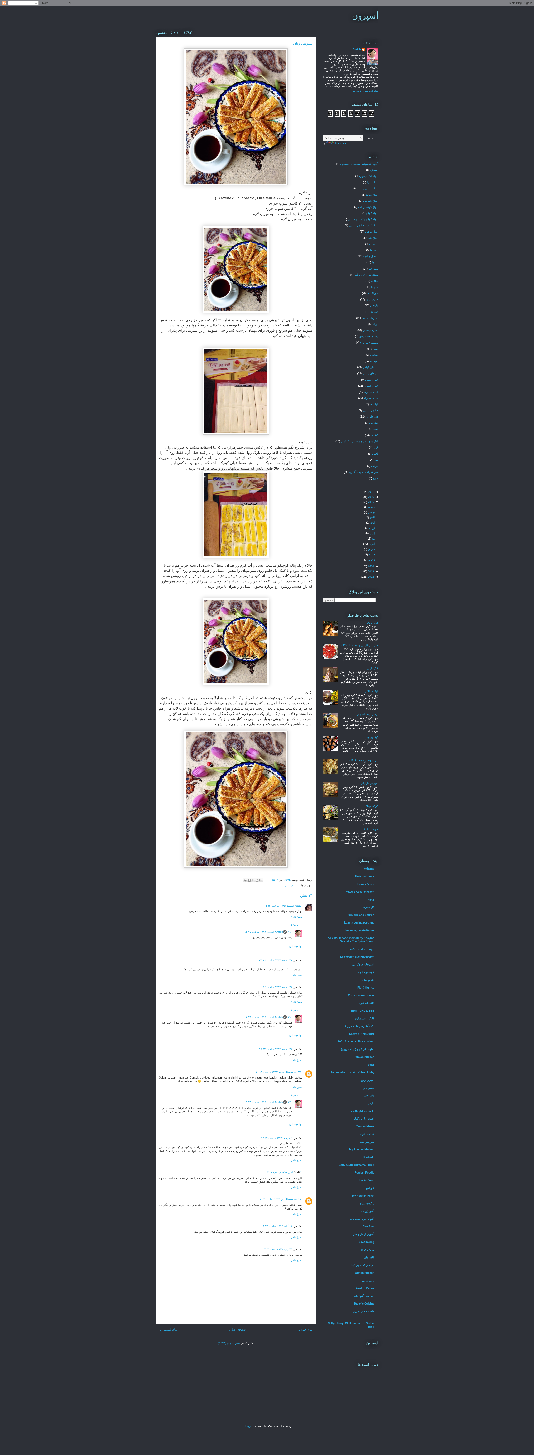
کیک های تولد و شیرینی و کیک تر (359, 441)
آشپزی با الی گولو (364, 1118)
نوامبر (371, 512)
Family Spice (365, 884)
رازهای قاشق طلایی (362, 1110)
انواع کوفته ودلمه (368, 207)
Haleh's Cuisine (364, 1303)
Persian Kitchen (364, 1057)
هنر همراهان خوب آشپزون (363, 472)
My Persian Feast (363, 1195)
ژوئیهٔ (371, 528)
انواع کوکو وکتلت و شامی (363, 225)
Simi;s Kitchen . (364, 1272)
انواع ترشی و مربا (367, 188)
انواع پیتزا (372, 182)
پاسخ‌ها (294, 924)
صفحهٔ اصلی (237, 1329)
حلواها (374, 287)
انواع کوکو (372, 213)
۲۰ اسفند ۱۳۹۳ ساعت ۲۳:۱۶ (275, 960)
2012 (370, 576)
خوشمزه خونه (366, 972)
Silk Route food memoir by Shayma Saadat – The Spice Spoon (351, 939)
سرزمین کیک (366, 1141)
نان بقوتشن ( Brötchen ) (363, 760)
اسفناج (374, 169)
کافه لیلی (369, 1257)
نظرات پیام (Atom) (229, 1343)
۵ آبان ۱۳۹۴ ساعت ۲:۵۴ (284, 1172)
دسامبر (370, 506)
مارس (371, 549)
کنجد (375, 428)
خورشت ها (372, 299)
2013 (370, 571)
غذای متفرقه (371, 398)
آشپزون (365, 15)
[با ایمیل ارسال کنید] (261, 880)
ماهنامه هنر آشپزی (363, 1311)
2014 (370, 566)
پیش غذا (373, 268)
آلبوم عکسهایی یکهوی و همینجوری (358, 163)
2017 (370, 491)
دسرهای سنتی (370, 318)
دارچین (374, 305)
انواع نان (373, 237)
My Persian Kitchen (361, 1149)
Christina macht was (361, 995)
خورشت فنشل (369, 829)
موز (376, 459)
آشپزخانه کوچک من (363, 964)
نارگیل (374, 466)
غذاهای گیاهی (370, 367)
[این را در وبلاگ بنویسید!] (257, 880)
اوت (372, 522)
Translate (340, 143)
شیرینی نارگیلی (369, 783)
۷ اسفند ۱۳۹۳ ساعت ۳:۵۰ (283, 905)
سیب (375, 348)
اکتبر (372, 517)
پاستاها (374, 250)
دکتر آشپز (368, 1095)
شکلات (374, 354)
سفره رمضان (370, 330)
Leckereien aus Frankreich (357, 956)
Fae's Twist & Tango (361, 949)
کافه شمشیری (366, 1003)
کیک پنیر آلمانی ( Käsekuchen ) (359, 645)
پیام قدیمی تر (168, 1329)
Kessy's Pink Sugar (361, 1033)
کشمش (373, 422)
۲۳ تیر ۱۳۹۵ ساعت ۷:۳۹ (278, 1249)
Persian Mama (365, 1126)
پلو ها (375, 262)
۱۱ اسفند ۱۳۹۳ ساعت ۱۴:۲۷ (267, 932)
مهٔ (373, 538)
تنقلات (374, 280)
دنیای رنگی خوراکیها (362, 1265)
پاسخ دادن (296, 916)
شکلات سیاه (367, 1203)
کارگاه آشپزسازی (364, 1018)
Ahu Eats (368, 1226)
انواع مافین (371, 231)
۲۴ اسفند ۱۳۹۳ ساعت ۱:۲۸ (268, 1102)
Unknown (292, 1072)
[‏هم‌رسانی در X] (253, 880)
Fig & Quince (365, 987)
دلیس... (369, 1103)
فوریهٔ (371, 554)
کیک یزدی (372, 622)
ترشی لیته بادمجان (367, 714)
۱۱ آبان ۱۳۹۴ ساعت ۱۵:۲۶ (276, 1226)
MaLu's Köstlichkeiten (360, 891)
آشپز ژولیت (367, 1211)
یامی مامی (368, 1280)
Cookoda (368, 1157)
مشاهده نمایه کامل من (365, 90)
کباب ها (374, 404)
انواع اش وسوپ (368, 176)
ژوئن (372, 533)
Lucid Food (366, 1180)
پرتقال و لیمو (370, 256)
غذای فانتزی (371, 392)
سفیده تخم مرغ (369, 342)
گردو (375, 447)
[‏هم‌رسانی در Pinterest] (245, 880)
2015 (370, 502)
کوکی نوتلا (372, 806)
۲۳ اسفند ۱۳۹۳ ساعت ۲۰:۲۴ (278, 1072)
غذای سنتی (371, 379)
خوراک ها (372, 293)
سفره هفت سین (368, 336)
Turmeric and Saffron (360, 914)
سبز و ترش (367, 1080)
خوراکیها (369, 1188)
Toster (370, 1064)
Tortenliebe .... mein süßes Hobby (352, 1072)
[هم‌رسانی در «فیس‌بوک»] (249, 880)
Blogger (248, 1426)
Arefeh (279, 932)
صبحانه (374, 361)
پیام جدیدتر (305, 1329)
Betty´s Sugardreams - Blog (356, 1164)
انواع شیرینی (291, 885)
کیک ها (374, 435)
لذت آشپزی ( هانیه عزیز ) (359, 1026)
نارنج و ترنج (367, 1249)
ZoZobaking (366, 1242)
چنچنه (371, 899)
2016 (370, 497)
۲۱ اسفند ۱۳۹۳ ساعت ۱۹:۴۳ (275, 1049)
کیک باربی (372, 668)
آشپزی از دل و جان (363, 1234)
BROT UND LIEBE (362, 1010)
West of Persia (365, 1288)
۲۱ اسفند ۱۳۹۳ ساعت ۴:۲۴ (268, 1017)
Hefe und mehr (364, 876)
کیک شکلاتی (371, 691)
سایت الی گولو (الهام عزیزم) (357, 1049)
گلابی (375, 453)
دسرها (374, 311)
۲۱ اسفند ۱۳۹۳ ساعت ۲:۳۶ (276, 987)
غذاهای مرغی (370, 373)
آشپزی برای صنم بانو (362, 1218)
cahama (369, 868)
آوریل (371, 543)
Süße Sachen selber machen (355, 1041)
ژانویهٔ (371, 559)
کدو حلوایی (371, 416)
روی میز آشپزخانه (364, 1296)
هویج (375, 478)
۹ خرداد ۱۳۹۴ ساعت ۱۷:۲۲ (276, 1138)
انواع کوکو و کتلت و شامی (363, 219)
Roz (297, 905)
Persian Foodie (364, 1172)
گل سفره (368, 907)
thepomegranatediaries (359, 930)
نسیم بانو (368, 1087)
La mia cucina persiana (359, 922)
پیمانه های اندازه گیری (365, 274)
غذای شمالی (371, 385)
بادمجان (373, 244)
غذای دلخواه (367, 1134)
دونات (375, 324)
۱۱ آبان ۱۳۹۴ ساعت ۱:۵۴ (280, 1199)
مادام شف (368, 979)
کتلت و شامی (370, 410)
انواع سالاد (372, 194)
